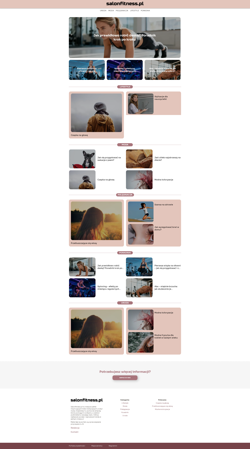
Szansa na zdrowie (163, 204)
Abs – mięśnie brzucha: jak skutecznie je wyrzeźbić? (162, 69)
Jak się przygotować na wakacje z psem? (109, 158)
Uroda (103, 11)
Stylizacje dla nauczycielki (161, 97)
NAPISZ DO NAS (125, 378)
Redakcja (75, 428)
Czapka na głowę (79, 135)
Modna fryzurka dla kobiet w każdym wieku (166, 336)
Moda (111, 11)
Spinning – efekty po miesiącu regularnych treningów (125, 69)
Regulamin (113, 446)
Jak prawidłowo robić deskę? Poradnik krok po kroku (124, 37)
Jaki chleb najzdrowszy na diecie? (167, 158)
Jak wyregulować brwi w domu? (166, 228)
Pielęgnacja (122, 11)
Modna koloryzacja (163, 180)
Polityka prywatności (77, 446)
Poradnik (145, 11)
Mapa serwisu (96, 446)
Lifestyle (134, 11)
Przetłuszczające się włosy (84, 243)
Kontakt (74, 432)
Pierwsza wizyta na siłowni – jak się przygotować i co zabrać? (87, 69)
